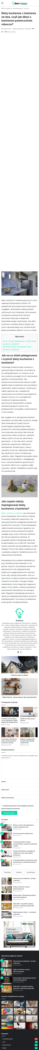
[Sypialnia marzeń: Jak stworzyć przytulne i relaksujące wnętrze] (19, 1004)
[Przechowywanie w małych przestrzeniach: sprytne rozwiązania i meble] (6, 844)
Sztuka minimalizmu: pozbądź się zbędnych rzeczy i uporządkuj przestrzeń (24, 853)
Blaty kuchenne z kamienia (12, 513)
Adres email (5, 789)
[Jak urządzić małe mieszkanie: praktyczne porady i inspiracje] (19, 1011)
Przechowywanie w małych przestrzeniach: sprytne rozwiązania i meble (25, 844)
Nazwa (4, 781)
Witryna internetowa (7, 797)
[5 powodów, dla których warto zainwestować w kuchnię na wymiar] (10, 732)
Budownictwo (7, 1045)
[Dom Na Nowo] (19, 3)
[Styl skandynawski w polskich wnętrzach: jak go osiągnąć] (32, 1011)
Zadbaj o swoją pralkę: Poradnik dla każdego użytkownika (27, 740)
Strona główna (7, 8)
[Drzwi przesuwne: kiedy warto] (6, 836)
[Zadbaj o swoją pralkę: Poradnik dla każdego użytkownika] (29, 732)
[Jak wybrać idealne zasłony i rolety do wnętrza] (19, 1018)
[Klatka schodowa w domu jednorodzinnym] (6, 889)
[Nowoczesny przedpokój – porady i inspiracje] (6, 881)
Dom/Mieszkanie (18, 8)
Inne (4, 1042)
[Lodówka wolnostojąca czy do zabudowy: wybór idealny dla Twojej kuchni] (10, 712)
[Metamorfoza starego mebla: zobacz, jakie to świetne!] (7, 1026)
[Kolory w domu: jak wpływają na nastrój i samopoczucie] (6, 827)
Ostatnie (19, 872)
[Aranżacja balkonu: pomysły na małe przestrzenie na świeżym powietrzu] (6, 862)
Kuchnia (26, 8)
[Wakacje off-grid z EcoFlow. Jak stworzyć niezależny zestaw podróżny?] (7, 1004)
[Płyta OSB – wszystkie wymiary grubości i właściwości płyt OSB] (6, 906)
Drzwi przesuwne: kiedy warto (23, 833)
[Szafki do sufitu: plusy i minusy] (29, 712)
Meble (4, 1048)
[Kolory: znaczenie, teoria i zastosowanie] (7, 1011)
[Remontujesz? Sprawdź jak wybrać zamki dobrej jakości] (6, 897)
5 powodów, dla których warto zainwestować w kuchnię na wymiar (9, 740)
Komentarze (31, 872)
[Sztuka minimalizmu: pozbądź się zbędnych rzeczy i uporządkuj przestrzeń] (6, 853)
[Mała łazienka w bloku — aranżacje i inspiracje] (6, 914)
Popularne (7, 872)
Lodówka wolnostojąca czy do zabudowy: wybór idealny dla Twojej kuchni (9, 720)
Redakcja (19, 621)
